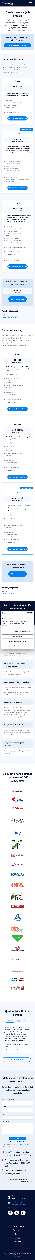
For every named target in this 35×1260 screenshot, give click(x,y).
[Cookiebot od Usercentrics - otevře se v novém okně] (26, 613)
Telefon (5, 1114)
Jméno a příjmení (8, 1099)
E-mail (4, 1107)
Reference (17, 1230)
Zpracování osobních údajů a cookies (11, 1255)
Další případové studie (16, 1059)
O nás (17, 1238)
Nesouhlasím (17, 646)
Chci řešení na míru (17, 299)
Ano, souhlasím (17, 636)
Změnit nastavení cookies (22, 631)
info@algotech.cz (19, 1204)
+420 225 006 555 (26, 1182)
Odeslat (17, 1138)
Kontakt (17, 1242)
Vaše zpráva (6, 1121)
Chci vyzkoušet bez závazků (17, 118)
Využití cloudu (17, 1226)
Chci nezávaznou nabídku (17, 45)
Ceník (17, 1234)
